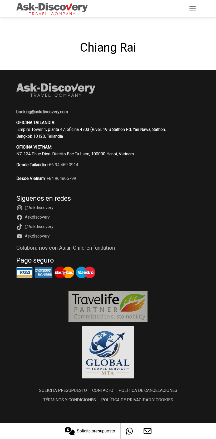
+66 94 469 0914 (62, 164)
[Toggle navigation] (192, 9)
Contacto (102, 390)
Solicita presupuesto (96, 430)
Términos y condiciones (69, 399)
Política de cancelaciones (148, 390)
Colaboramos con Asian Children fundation (65, 248)
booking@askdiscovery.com (42, 111)
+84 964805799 (61, 178)
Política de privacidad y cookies (137, 399)
